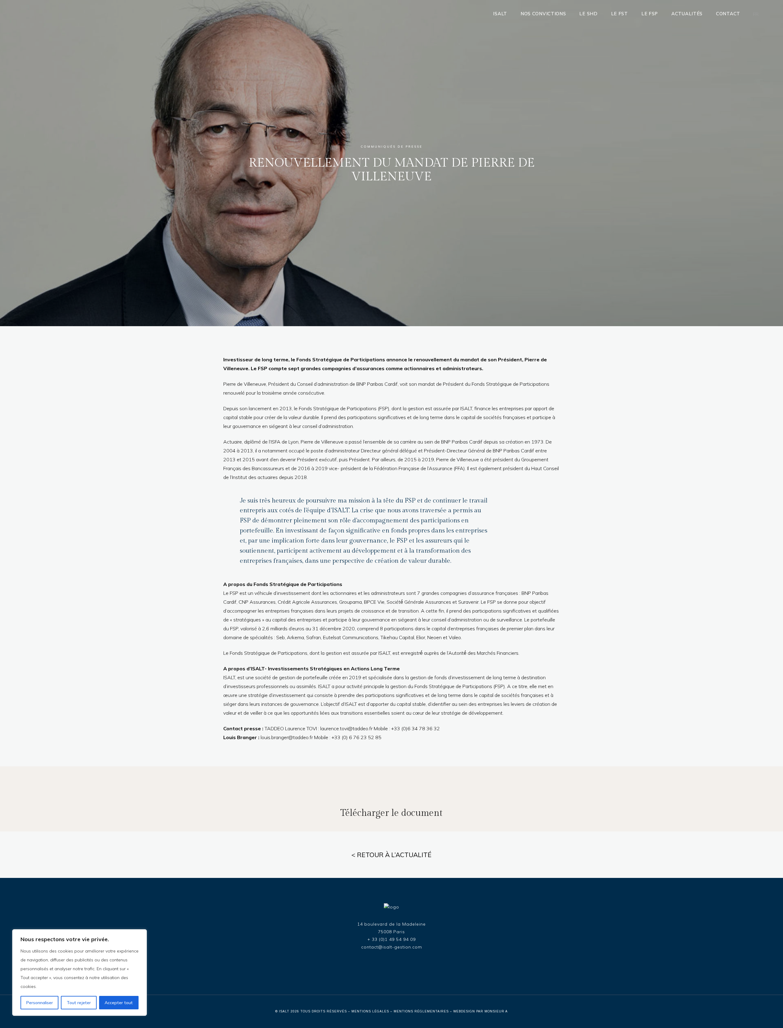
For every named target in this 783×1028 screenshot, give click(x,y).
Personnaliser (39, 1002)
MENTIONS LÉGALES (370, 1011)
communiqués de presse (391, 147)
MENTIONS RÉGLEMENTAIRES (421, 1011)
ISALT (284, 1011)
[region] (79, 972)
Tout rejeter (79, 1002)
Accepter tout (119, 1002)
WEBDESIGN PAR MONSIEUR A (480, 1011)
